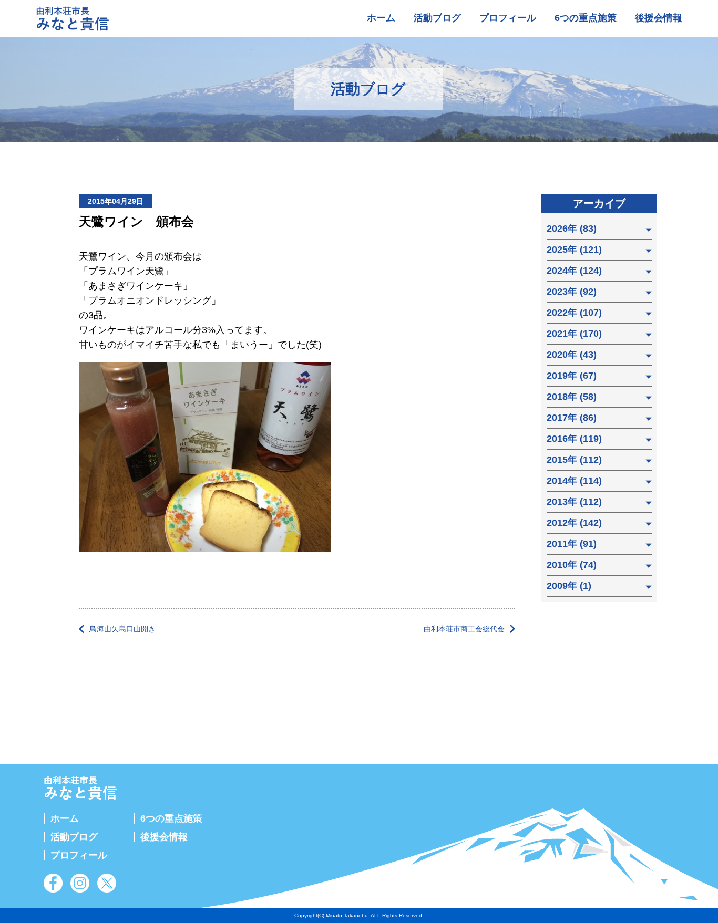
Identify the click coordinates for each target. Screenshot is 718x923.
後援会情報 (658, 18)
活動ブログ (437, 18)
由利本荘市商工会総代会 (464, 629)
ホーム (381, 18)
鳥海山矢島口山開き (122, 629)
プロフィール (507, 18)
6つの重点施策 (586, 18)
